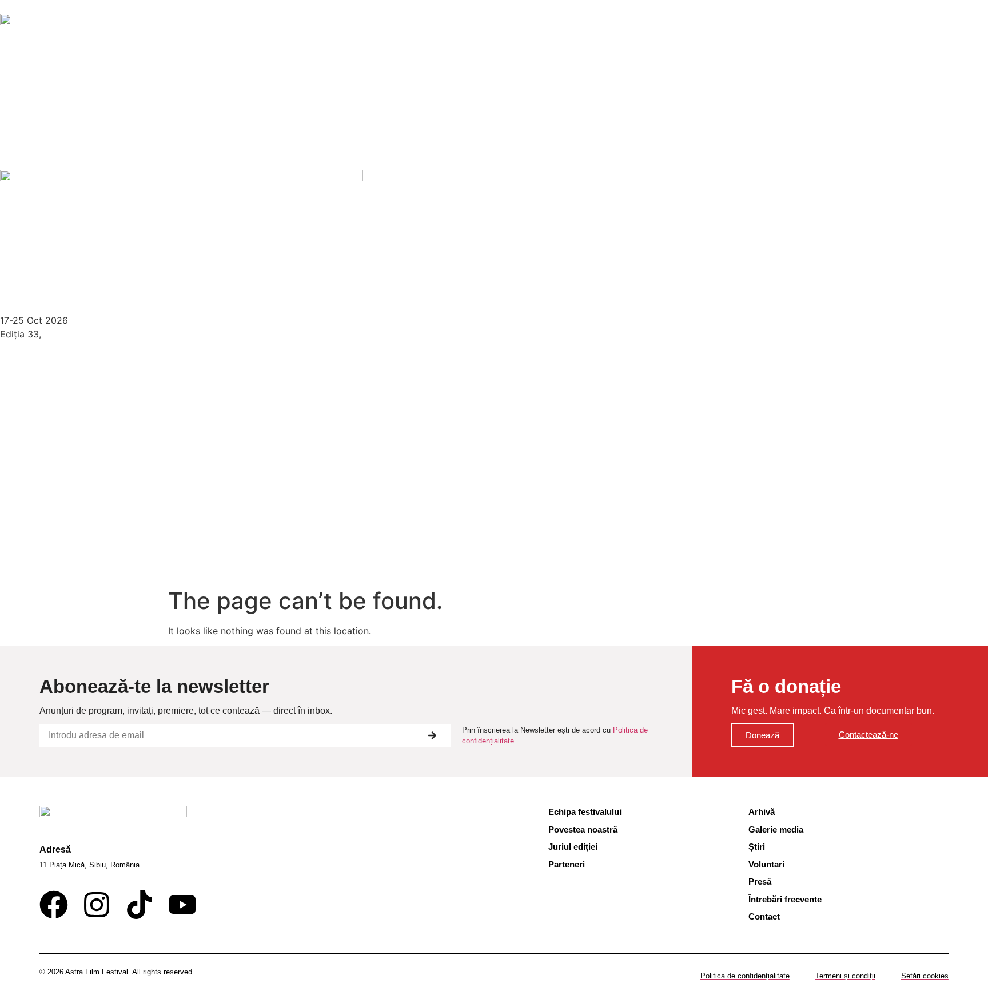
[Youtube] (182, 904)
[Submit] (432, 735)
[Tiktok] (139, 904)
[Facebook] (53, 904)
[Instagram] (96, 904)
